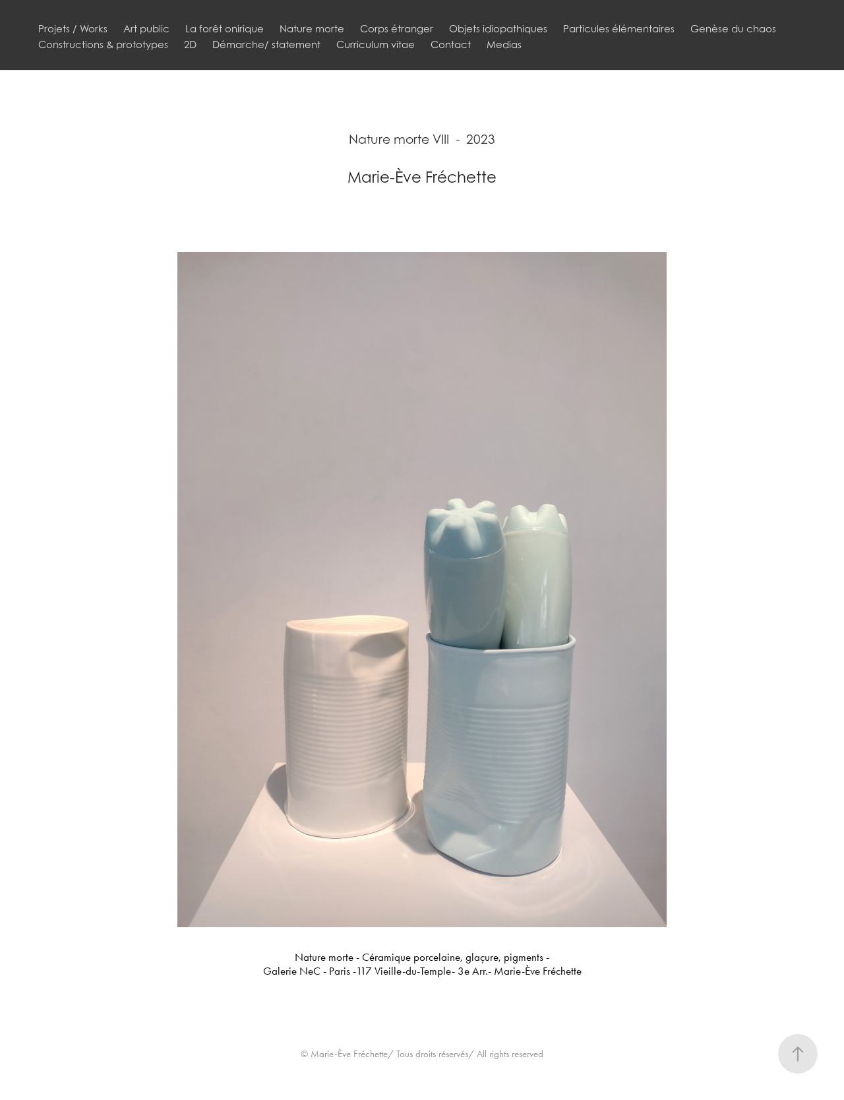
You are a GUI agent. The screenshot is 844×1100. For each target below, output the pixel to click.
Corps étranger (396, 28)
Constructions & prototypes (103, 44)
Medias (504, 44)
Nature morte (312, 28)
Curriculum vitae (375, 44)
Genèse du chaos (733, 28)
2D (190, 44)
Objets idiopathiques (498, 28)
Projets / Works (72, 28)
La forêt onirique (224, 28)
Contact (451, 44)
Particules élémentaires (619, 28)
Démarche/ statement (266, 44)
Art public (146, 28)
